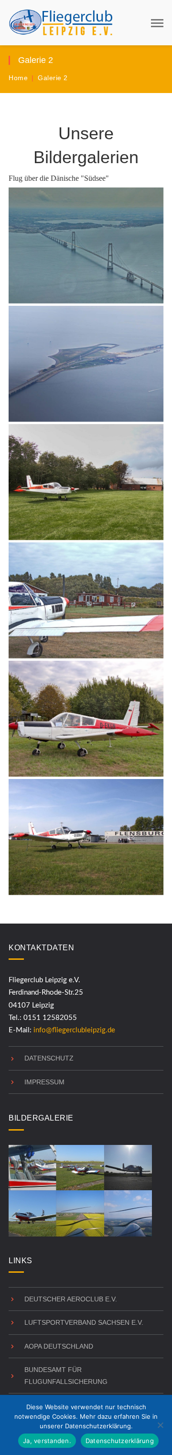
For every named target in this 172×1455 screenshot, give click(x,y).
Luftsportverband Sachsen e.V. (83, 1322)
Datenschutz (49, 1058)
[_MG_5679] (86, 482)
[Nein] (160, 1425)
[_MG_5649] (86, 364)
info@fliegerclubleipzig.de (74, 1030)
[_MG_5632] (86, 719)
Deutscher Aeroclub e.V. (70, 1299)
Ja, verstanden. (47, 1441)
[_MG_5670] (86, 600)
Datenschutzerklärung (120, 1441)
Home (18, 78)
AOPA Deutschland (58, 1346)
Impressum (44, 1082)
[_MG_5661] (86, 245)
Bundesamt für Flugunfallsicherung (66, 1375)
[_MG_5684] (86, 837)
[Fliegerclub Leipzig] (61, 22)
